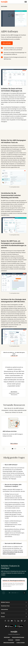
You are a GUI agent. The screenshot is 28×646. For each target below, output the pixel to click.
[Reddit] (21, 621)
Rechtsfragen (7, 637)
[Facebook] (5, 621)
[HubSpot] (4, 2)
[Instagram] (8, 621)
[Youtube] (11, 621)
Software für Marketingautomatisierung (14, 580)
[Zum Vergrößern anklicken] (14, 77)
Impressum (10, 639)
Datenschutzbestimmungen (18, 637)
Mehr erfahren (14, 443)
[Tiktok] (25, 621)
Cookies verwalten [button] (20, 642)
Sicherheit (17, 639)
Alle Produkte (4, 6)
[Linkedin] (18, 621)
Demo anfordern (7, 43)
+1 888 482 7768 (14, 355)
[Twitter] (15, 621)
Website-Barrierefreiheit (8, 642)
